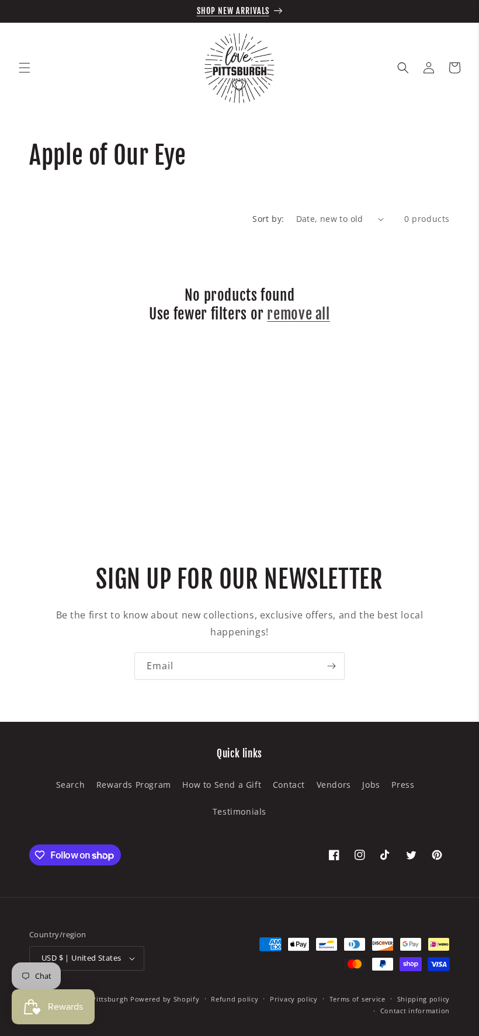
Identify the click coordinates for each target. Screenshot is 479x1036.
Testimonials (239, 811)
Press (402, 784)
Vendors (334, 784)
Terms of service (357, 999)
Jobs (371, 784)
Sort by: (268, 218)
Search (70, 784)
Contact (289, 784)
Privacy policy (294, 999)
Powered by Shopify (165, 999)
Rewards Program (133, 784)
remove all (298, 314)
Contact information (415, 1010)
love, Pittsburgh (100, 999)
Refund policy (234, 999)
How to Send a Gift (221, 784)
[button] (24, 68)
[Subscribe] (331, 666)
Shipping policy (423, 999)
